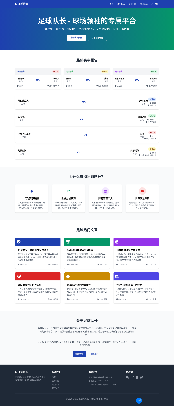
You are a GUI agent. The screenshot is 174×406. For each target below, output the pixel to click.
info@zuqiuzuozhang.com (100, 377)
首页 (112, 3)
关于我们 (155, 3)
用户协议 (104, 399)
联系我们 (94, 354)
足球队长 (23, 3)
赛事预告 (121, 3)
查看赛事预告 (76, 37)
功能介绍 (132, 3)
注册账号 (79, 353)
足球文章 (144, 3)
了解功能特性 (97, 37)
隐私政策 (94, 399)
